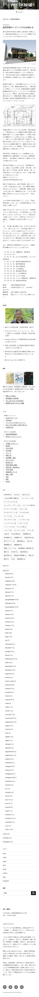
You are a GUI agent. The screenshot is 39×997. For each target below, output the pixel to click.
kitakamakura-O (10, 659)
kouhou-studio (9, 681)
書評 (6, 552)
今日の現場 (9, 448)
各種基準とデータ (11, 472)
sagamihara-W (9, 751)
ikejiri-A (7, 633)
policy (4, 861)
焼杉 (31, 555)
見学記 (8, 481)
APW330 (7, 494)
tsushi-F (7, 796)
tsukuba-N (8, 792)
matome (7, 696)
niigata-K (8, 737)
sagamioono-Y (9, 755)
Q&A (4, 865)
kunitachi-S (8, 688)
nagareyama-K (9, 722)
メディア (8, 453)
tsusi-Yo (7, 803)
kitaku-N (7, 662)
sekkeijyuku (8, 762)
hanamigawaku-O (10, 607)
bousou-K (8, 577)
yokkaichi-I (8, 814)
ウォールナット (27, 498)
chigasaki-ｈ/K (9, 585)
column (5, 834)
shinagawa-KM (9, 777)
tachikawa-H (9, 781)
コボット (23, 509)
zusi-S (7, 826)
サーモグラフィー (10, 512)
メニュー (20, 12)
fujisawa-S (8, 596)
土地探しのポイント (12, 443)
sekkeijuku (6, 838)
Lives (16, 494)
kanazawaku (9, 644)
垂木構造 (8, 537)
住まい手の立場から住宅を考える (16, 425)
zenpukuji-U (8, 822)
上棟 (6, 534)
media (7, 703)
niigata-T (7, 740)
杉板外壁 (24, 552)
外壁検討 (18, 537)
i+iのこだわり (10, 460)
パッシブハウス (10, 523)
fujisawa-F (8, 592)
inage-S (7, 636)
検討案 (8, 446)
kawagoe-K (8, 651)
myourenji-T (8, 714)
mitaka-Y (8, 707)
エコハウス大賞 (29, 505)
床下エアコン (9, 541)
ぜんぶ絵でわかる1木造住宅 (14, 401)
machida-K (8, 692)
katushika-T (8, 648)
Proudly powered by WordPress (12, 992)
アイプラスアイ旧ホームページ (16, 422)
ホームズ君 (21, 527)
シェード (8, 516)
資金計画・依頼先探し (13, 467)
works (5, 857)
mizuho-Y (8, 711)
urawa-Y (7, 811)
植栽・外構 (9, 474)
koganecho (8, 673)
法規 (7, 477)
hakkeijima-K (9, 603)
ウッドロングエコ (10, 502)
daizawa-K (8, 588)
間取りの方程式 (11, 396)
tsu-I (6, 788)
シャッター (18, 516)
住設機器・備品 (11, 458)
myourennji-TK (9, 718)
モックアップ (19, 530)
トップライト (23, 519)
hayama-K (8, 614)
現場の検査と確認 (11, 465)
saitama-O (8, 759)
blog (4, 570)
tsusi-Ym (8, 800)
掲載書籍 (8, 544)
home (4, 853)
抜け (29, 541)
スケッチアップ (10, 519)
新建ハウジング (10, 548)
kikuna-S (8, 655)
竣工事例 (8, 450)
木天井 (14, 552)
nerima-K (8, 729)
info (6, 640)
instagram (9, 420)
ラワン (30, 530)
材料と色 (8, 455)
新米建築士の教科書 (12, 398)
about (4, 869)
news (6, 733)
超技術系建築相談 (11, 434)
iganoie (7, 629)
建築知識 (21, 541)
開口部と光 (9, 462)
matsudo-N (8, 699)
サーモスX (24, 512)
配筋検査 (21, 559)
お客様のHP (9, 427)
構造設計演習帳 (20, 555)
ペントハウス (9, 527)
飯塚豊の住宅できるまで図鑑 (15, 403)
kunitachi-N (8, 685)
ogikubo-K (8, 748)
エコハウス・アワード (12, 505)
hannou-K (8, 610)
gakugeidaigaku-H (10, 599)
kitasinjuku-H (9, 670)
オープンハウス (10, 509)
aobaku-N (8, 573)
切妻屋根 (27, 534)
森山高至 (8, 555)
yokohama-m (9, 818)
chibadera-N (9, 581)
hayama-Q (8, 618)
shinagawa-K (9, 774)
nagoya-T (8, 725)
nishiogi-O (8, 744)
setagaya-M (8, 766)
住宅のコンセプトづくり (13, 436)
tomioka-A (8, 785)
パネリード (23, 523)
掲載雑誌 (18, 544)
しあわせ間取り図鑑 (11, 498)
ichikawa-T (8, 625)
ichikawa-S (8, 622)
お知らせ (26, 494)
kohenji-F (8, 677)
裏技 (7, 479)
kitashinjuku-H (9, 666)
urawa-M (8, 807)
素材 (6, 559)
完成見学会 (29, 537)
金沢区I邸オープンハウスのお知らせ (18, 27)
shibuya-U (8, 770)
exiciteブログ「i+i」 (12, 418)
